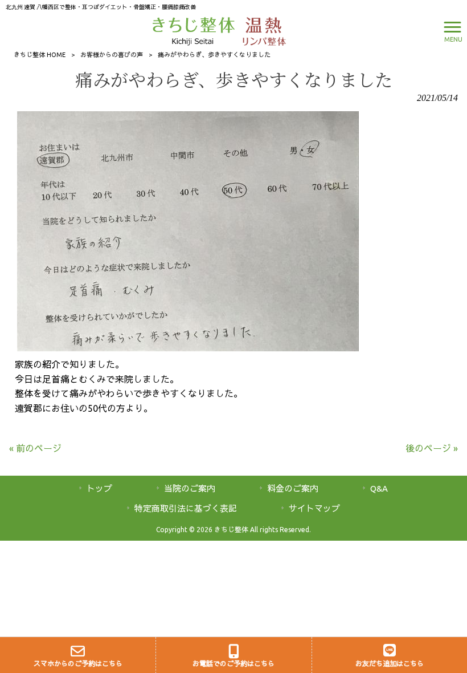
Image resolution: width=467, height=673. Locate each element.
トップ (99, 488)
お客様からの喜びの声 (111, 54)
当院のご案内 (189, 488)
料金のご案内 (292, 488)
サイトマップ (314, 508)
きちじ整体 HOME (39, 54)
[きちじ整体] (195, 30)
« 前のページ (35, 448)
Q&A (379, 488)
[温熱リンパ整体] (261, 30)
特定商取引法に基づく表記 (185, 508)
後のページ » (431, 448)
